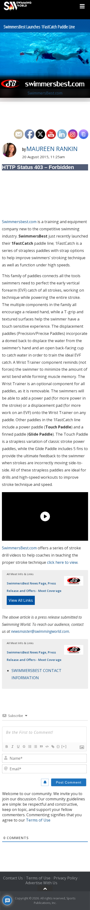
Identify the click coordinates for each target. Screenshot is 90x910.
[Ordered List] (29, 746)
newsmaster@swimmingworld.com (40, 631)
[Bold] (6, 746)
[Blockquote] (41, 746)
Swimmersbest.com (19, 221)
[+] (64, 746)
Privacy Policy (66, 878)
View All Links (21, 600)
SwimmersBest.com (19, 548)
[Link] (52, 746)
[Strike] (24, 746)
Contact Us (13, 878)
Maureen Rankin (52, 148)
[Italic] (12, 746)
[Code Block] (47, 746)
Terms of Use (38, 820)
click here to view (62, 562)
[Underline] (18, 746)
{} (58, 746)
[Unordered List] (35, 746)
